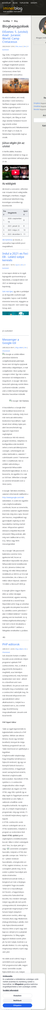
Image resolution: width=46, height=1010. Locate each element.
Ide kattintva (7, 240)
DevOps (34, 3)
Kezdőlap (6, 3)
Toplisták (24, 3)
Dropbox (37, 103)
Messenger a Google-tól (10, 341)
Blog (15, 3)
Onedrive (37, 106)
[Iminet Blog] (12, 9)
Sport (17, 265)
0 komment (6, 351)
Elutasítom (17, 996)
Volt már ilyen (7, 291)
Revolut (37, 109)
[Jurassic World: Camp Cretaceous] (15, 92)
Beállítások (17, 1000)
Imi (25, 46)
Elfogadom (17, 1005)
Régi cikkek (19, 348)
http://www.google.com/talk (13, 497)
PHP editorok (11, 644)
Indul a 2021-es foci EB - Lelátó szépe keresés (15, 257)
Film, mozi (19, 46)
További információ (10, 990)
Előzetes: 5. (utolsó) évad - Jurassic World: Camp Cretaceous (15, 36)
